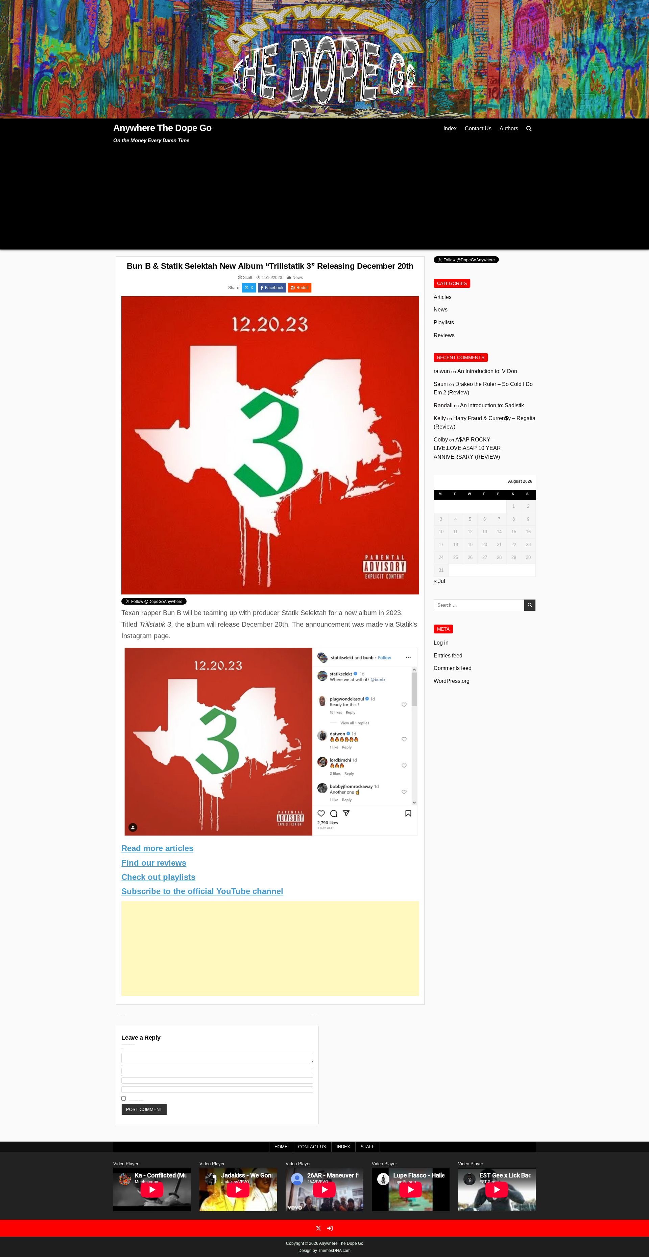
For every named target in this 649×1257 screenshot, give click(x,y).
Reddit (302, 287)
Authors (509, 128)
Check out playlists (158, 877)
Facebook (274, 287)
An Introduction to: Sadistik (492, 405)
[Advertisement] (324, 195)
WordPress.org (452, 681)
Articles (443, 297)
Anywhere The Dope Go (162, 128)
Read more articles (157, 848)
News (297, 277)
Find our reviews (153, 862)
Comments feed (453, 668)
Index (450, 128)
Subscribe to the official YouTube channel (202, 891)
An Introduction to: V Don (487, 371)
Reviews (444, 335)
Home (281, 1146)
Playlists (444, 322)
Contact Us (478, 128)
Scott (247, 278)
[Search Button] (529, 129)
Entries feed (448, 655)
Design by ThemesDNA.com (324, 1250)
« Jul (439, 581)
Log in (441, 643)
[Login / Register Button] (330, 1228)
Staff (368, 1146)
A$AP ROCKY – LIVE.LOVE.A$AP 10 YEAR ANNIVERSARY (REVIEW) (467, 448)
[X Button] (318, 1228)
